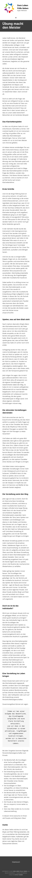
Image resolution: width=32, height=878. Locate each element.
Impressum (16, 862)
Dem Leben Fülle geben (20, 871)
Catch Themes (18, 875)
